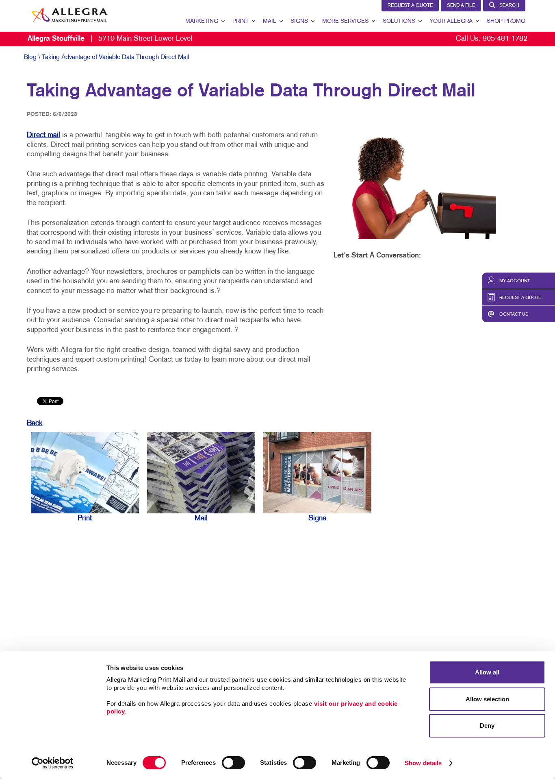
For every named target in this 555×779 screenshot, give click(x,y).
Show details (423, 762)
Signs (299, 21)
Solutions (399, 21)
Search (509, 5)
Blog (30, 57)
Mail (269, 21)
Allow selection (487, 699)
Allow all (487, 672)
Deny (487, 725)
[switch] (233, 762)
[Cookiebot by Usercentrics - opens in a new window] (52, 763)
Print (240, 21)
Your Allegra (451, 21)
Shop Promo (506, 21)
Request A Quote (410, 5)
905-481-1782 (505, 38)
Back (35, 423)
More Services (345, 21)
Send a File (461, 5)
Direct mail (43, 135)
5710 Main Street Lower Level (110, 38)
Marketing (201, 21)
